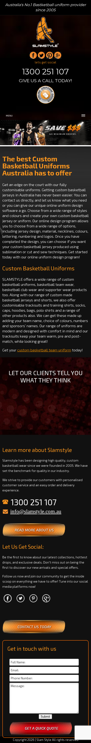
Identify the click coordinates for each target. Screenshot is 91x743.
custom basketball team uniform (44, 350)
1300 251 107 (45, 72)
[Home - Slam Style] (45, 47)
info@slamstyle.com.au (35, 511)
